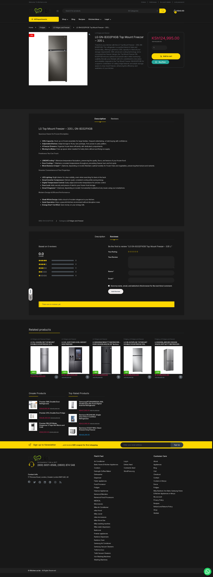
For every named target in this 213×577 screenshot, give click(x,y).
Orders (143, 2)
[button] (90, 34)
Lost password (179, 2)
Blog (73, 19)
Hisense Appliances (101, 491)
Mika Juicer (98, 514)
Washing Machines (100, 560)
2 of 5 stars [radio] (131, 251)
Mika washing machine (102, 524)
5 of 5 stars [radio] (137, 251)
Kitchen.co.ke (35, 570)
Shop (64, 19)
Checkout (157, 474)
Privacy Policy (159, 500)
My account (158, 497)
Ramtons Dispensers (101, 537)
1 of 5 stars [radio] (129, 251)
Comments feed (129, 468)
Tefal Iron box (99, 550)
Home (31, 27)
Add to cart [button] (87, 377)
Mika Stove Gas (99, 520)
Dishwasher (98, 474)
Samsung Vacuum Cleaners (104, 547)
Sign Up (177, 445)
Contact (156, 478)
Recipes (82, 19)
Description (100, 119)
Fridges (42, 27)
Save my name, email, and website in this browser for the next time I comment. (141, 286)
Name (111, 271)
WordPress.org (129, 471)
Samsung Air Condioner (102, 543)
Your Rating (112, 252)
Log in (126, 461)
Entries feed (128, 464)
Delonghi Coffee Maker (102, 471)
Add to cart (167, 56)
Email (111, 279)
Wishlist (156, 513)
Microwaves (98, 504)
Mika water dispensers (102, 527)
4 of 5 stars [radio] (135, 251)
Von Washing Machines (102, 556)
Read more (56, 377)
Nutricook (97, 530)
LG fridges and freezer (61, 27)
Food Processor (100, 484)
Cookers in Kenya (160, 481)
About (156, 461)
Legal (107, 19)
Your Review (113, 257)
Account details (165, 2)
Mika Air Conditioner (101, 507)
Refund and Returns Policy (163, 507)
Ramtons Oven (99, 540)
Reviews (114, 119)
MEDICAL (97, 501)
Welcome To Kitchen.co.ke (38, 2)
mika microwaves (100, 517)
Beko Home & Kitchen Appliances (106, 464)
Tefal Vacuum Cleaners (102, 553)
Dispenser (97, 478)
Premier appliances (101, 533)
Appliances (158, 464)
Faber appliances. (100, 481)
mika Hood (98, 510)
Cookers (97, 468)
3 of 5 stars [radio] (133, 251)
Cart (155, 471)
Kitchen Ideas (94, 19)
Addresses (153, 2)
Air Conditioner (99, 461)
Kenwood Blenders (101, 494)
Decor (156, 484)
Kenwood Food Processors (104, 497)
